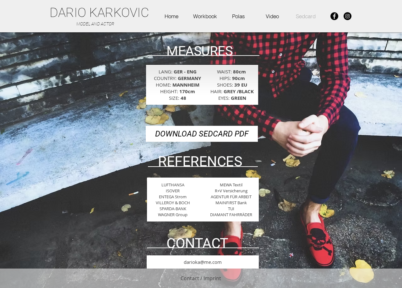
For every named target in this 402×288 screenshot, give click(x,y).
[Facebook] (334, 16)
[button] (205, 16)
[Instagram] (347, 16)
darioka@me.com (203, 262)
